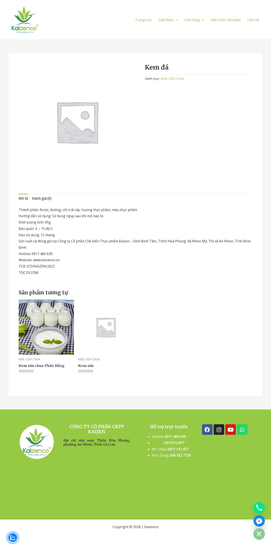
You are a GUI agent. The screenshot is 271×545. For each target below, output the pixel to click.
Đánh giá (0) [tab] (41, 198)
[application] (176, 20)
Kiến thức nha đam (226, 20)
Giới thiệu (166, 20)
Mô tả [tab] (23, 198)
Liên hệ (253, 20)
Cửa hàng (192, 20)
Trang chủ (143, 20)
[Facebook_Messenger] (259, 521)
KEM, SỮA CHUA (172, 79)
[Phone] (259, 507)
